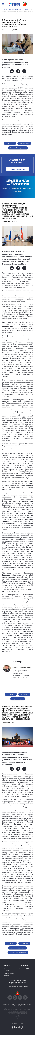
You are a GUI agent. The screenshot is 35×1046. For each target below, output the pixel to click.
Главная (4, 9)
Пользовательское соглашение (17, 1011)
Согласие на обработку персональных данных (17, 1018)
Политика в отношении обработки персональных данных (17, 1015)
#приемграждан (18, 699)
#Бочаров (24, 694)
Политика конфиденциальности (17, 1013)
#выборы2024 (24, 143)
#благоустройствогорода (18, 952)
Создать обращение (17, 169)
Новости (26, 9)
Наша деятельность (15, 9)
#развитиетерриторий (17, 948)
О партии (7, 966)
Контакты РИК (24, 969)
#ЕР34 (10, 143)
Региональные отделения (8, 969)
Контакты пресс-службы (9, 974)
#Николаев (24, 943)
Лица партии (23, 966)
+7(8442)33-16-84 (17, 982)
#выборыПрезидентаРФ (18, 148)
